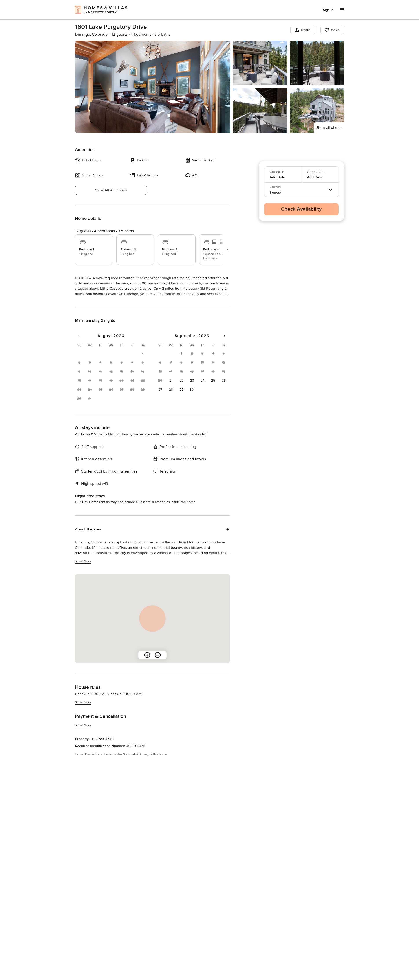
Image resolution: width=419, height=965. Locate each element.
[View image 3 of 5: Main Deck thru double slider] (317, 63)
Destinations (93, 762)
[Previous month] (79, 344)
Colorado (130, 762)
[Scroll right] (227, 249)
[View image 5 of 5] (317, 110)
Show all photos (329, 127)
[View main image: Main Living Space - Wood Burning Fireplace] (153, 87)
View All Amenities (111, 190)
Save (335, 30)
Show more (83, 302)
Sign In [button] (328, 10)
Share (306, 30)
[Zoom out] (157, 663)
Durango (144, 762)
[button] (171, 388)
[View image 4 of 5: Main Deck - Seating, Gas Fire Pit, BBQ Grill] (260, 110)
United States (113, 762)
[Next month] (224, 344)
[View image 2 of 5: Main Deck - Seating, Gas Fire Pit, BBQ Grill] (260, 63)
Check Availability (301, 209)
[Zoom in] (147, 663)
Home (79, 762)
